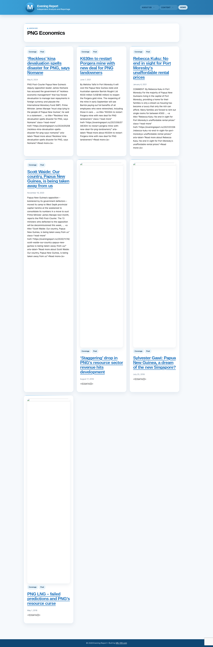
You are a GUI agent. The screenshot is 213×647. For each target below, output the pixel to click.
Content (166, 7)
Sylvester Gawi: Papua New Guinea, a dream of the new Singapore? (154, 362)
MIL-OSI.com (121, 643)
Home (183, 7)
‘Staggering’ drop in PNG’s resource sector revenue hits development (101, 364)
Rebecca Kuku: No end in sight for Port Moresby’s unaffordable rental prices (152, 68)
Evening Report (47, 6)
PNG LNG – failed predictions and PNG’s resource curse (48, 598)
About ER (147, 7)
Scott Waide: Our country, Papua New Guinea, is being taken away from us (48, 178)
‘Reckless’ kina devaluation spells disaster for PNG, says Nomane (48, 65)
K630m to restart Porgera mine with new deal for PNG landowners (97, 65)
